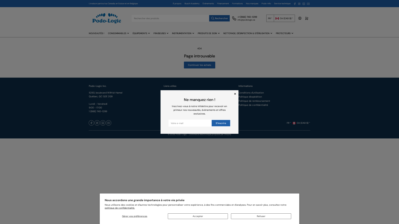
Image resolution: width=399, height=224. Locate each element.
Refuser (261, 216)
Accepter (198, 216)
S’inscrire (221, 123)
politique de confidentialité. (120, 208)
